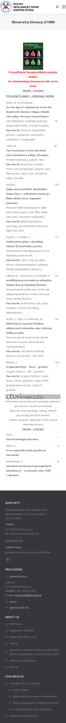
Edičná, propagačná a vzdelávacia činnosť (35, 702)
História (13, 643)
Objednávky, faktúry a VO (23, 637)
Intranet (13, 667)
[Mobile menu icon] (64, 7)
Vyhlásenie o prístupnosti (22, 660)
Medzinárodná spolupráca (23, 715)
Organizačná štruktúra (21, 630)
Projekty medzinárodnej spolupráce (32, 709)
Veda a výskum (21, 689)
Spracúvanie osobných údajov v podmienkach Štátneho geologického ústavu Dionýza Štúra (34, 652)
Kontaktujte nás (14, 540)
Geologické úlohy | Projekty (24, 683)
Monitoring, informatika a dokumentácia (35, 696)
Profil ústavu (16, 624)
